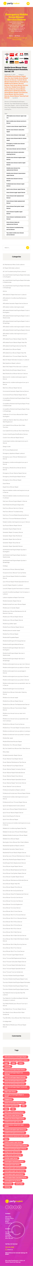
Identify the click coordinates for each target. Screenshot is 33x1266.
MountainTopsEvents (11, 1260)
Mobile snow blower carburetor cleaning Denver (15, 153)
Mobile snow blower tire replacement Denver (13, 169)
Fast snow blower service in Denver (16, 149)
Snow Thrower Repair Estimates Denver (14, 965)
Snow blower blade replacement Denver (15, 202)
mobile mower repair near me (13, 1121)
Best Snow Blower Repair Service (12, 388)
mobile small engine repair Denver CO (15, 1129)
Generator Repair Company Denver (13, 532)
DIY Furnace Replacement (10, 450)
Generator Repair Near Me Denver (12, 536)
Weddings (7, 1187)
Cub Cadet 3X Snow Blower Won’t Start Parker (16, 430)
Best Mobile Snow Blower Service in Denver (16, 79)
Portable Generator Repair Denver (12, 755)
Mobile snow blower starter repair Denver (15, 163)
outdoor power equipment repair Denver (16, 1136)
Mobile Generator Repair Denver (12, 601)
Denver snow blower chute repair (15, 135)
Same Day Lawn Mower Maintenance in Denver (16, 856)
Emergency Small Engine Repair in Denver (14, 1095)
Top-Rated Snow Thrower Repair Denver (14, 1009)
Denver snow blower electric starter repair (16, 139)
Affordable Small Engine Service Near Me (14, 346)
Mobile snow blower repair (10, 697)
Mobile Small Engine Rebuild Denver (13, 644)
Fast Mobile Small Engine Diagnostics (13, 504)
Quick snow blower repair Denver (15, 189)
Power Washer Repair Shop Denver (13, 776)
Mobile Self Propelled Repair (11, 637)
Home (11, 36)
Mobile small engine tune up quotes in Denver (16, 680)
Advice (5, 291)
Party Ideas (6, 752)
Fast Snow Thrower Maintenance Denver (14, 518)
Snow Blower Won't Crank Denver (12, 911)
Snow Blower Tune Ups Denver (12, 908)
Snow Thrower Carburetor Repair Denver (14, 961)
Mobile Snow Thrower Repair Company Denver (16, 727)
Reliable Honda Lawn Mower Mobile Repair (15, 832)
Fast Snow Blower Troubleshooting (13, 511)
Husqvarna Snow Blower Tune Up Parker (14, 573)
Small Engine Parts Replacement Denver (14, 863)
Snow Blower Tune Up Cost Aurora (13, 897)
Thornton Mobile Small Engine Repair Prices (15, 986)
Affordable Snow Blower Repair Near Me (14, 353)
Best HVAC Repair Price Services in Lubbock (15, 366)
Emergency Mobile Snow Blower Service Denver (16, 83)
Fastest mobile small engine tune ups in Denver (16, 522)
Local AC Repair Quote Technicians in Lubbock (16, 588)
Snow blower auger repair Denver (15, 192)
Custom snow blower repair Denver (16, 126)
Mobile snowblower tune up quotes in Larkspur (16, 734)
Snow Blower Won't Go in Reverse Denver (15, 918)
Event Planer (6, 483)
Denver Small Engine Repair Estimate (15, 1077)
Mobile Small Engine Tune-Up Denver (13, 688)
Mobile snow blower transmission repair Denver (15, 174)
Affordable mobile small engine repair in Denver (16, 326)
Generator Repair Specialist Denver (13, 546)
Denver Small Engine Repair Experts (15, 1080)
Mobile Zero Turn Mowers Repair (12, 745)
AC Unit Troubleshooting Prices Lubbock (14, 271)
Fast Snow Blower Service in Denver (13, 508)
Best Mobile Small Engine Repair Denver (14, 370)
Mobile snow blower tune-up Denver (14, 179)
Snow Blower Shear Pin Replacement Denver (16, 894)
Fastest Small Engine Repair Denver (14, 1102)
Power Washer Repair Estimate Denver (14, 772)
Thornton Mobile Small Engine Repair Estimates (16, 982)
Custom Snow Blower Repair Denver (15, 81)
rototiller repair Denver (11, 1158)
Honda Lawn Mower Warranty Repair (13, 569)
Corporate (7, 1066)
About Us (8, 1216)
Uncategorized (7, 1021)
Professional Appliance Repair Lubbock (14, 790)
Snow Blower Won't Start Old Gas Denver (14, 935)
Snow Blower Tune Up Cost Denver (13, 901)
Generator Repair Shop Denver (11, 542)
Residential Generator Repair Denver (13, 849)
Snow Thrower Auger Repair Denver (13, 954)
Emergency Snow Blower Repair (12, 480)
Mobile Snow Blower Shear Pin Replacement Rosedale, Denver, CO (16, 70)
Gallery (7, 1233)
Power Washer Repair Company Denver (14, 769)
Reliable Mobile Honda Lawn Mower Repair (15, 835)
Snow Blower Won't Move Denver (12, 921)
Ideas (6, 1109)
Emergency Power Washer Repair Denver (15, 473)
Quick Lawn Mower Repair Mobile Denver (15, 809)
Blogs (7, 1221)
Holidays (5, 566)
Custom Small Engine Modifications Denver (15, 434)
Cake (13, 1063)
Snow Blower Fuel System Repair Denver (14, 873)
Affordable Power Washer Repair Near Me (15, 339)
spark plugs (19, 1183)
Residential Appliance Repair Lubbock (13, 845)
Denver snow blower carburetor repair (15, 130)
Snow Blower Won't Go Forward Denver (14, 915)
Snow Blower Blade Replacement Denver (14, 870)
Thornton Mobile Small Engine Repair (13, 975)
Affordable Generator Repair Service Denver (15, 303)
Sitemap (18, 1262)
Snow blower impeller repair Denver (14, 212)
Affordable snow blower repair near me (16, 116)
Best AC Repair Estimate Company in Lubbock (16, 360)
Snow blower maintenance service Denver (16, 218)
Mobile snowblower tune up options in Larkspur (16, 731)
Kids (13, 1109)
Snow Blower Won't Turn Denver (12, 948)
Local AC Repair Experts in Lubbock (13, 585)
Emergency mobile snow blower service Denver (15, 144)
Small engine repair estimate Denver (15, 1167)
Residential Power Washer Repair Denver (14, 852)
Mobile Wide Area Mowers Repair (12, 741)
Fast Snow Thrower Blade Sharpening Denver (16, 515)
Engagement (8, 1099)
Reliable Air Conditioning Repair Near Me (14, 828)
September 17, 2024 (9, 74)
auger (6, 1063)
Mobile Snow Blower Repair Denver (13, 701)
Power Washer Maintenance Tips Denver (14, 762)
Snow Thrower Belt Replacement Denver (14, 958)
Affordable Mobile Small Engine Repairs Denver (16, 330)
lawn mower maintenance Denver (14, 1112)
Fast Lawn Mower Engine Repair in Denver (15, 501)
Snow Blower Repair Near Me (11, 883)
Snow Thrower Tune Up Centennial (13, 972)
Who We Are (9, 1238)
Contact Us (8, 1223)
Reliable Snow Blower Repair (11, 839)
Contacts (8, 1235)
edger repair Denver (10, 1091)
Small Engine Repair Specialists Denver (15, 1177)
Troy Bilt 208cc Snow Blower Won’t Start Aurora (16, 1018)
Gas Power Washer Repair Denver (12, 525)
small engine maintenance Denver (14, 1161)
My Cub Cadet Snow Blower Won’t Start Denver (16, 748)
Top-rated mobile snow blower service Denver (15, 233)
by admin (15, 98)
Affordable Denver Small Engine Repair (15, 1056)
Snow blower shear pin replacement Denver (12, 223)
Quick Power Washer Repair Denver (13, 812)
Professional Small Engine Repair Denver (16, 1145)
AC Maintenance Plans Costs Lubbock (14, 264)
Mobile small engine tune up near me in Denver (16, 664)
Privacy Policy (9, 1218)
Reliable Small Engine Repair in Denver (15, 1148)
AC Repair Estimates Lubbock (11, 268)
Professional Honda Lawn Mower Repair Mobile (16, 793)
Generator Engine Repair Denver (12, 529)
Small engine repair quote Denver (14, 1174)
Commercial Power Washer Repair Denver (15, 395)
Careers (7, 1220)
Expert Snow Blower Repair (10, 487)
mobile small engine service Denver (14, 1132)
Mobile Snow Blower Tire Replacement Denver (16, 704)
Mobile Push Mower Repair (10, 634)
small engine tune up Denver (13, 1180)
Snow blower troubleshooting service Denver (14, 228)
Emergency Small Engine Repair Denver (14, 476)
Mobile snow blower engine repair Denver (15, 158)
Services (7, 1236)
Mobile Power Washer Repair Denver (13, 627)
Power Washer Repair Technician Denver (14, 783)
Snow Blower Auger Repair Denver (13, 866)
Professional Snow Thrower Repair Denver (15, 802)
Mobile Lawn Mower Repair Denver (13, 616)
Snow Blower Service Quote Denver (13, 890)
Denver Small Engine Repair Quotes (14, 1083)
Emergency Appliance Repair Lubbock (14, 453)
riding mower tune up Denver (13, 1155)
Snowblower (8, 1183)
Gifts (23, 1105)
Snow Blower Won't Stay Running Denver (15, 944)
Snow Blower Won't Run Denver (12, 928)
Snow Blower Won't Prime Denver (12, 925)
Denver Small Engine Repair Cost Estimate (14, 1073)
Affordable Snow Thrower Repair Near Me (15, 356)
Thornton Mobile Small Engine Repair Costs (15, 979)
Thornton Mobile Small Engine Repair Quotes (16, 989)
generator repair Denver (11, 1105)
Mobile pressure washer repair (11, 630)
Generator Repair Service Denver (12, 539)
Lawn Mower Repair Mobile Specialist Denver (16, 581)
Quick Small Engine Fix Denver (11, 816)
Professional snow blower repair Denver (15, 185)
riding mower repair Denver (12, 1152)
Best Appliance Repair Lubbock (12, 363)
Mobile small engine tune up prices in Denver (16, 676)
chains (21, 1063)
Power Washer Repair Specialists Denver (14, 779)
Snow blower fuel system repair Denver (15, 207)
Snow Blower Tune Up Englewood (12, 904)
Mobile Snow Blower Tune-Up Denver (14, 88)
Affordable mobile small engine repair (13, 307)
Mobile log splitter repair (10, 623)
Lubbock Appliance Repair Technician (13, 597)
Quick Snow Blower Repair (10, 819)
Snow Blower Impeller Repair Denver (13, 876)
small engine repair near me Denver (14, 1171)
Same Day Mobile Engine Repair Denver (14, 859)
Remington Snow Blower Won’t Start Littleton (16, 842)
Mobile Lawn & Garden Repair (11, 608)
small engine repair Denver (12, 1164)
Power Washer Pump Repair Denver (13, 765)
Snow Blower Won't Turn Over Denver (14, 951)
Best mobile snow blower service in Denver (16, 122)
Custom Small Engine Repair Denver (15, 1069)
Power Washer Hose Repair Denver (13, 759)
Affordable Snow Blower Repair (12, 349)
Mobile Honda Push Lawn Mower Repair (14, 604)
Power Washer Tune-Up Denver (12, 786)
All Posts (17, 36)
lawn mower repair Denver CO (13, 1115)
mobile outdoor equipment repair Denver (14, 1125)
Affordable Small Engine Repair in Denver (16, 1060)
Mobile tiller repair (8, 738)
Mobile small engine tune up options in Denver (16, 667)
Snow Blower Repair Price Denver (15, 92)
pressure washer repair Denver (13, 1142)
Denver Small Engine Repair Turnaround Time (16, 1087)
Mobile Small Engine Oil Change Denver (14, 641)
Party (6, 1139)
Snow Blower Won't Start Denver (12, 932)
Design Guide (6, 446)
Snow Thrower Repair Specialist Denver (14, 968)
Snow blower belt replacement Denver (15, 196)
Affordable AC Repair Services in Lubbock (15, 294)
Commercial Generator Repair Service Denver (16, 391)
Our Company (9, 1232)
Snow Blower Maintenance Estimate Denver (14, 90)
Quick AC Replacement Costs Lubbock (14, 805)
